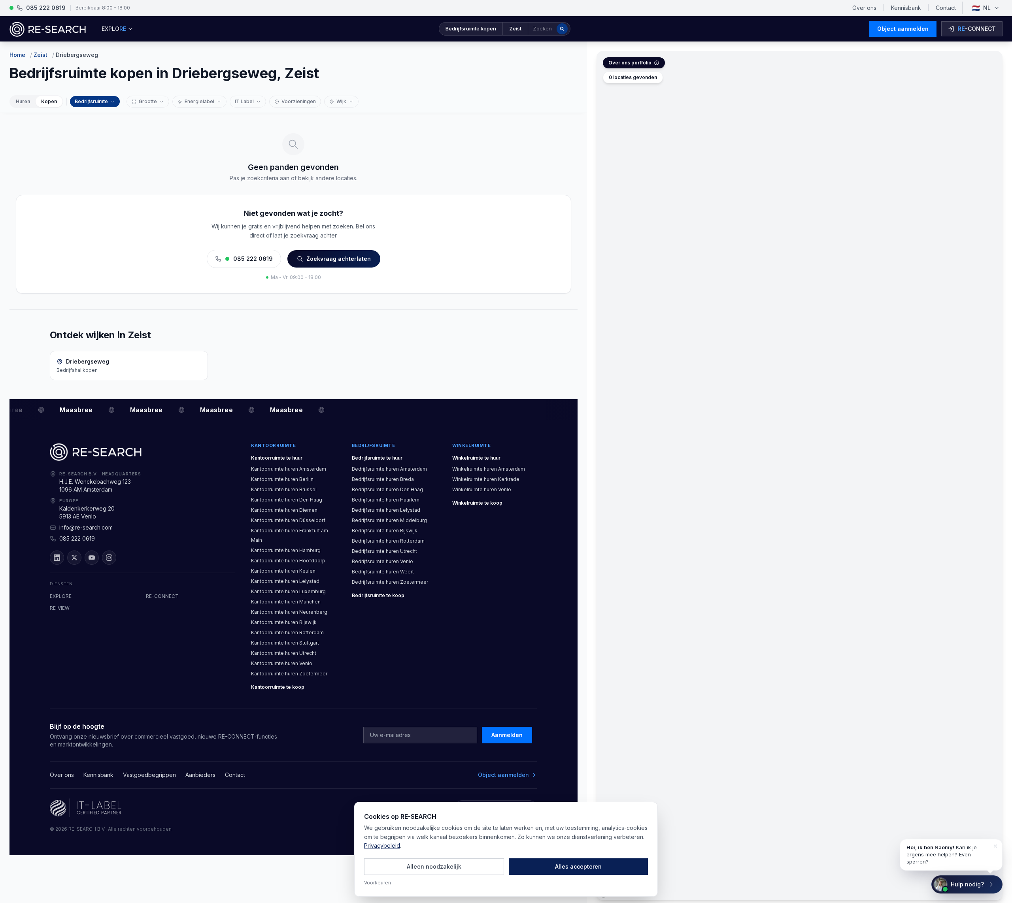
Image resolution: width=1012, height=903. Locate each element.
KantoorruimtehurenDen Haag (286, 500)
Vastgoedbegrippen (149, 774)
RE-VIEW (60, 608)
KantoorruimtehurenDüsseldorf (288, 520)
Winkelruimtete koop (477, 503)
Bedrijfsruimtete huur (377, 458)
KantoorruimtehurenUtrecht (283, 653)
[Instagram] (109, 557)
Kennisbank (906, 7)
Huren (23, 101)
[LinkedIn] (57, 557)
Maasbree (71, 410)
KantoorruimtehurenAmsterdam (288, 469)
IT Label (244, 101)
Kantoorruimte (273, 445)
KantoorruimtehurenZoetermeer (289, 674)
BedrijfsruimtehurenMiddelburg (389, 520)
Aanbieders (200, 774)
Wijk (341, 101)
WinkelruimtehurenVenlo (481, 489)
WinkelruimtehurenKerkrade (485, 479)
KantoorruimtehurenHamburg (286, 550)
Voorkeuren (377, 883)
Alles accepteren (578, 866)
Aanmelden (507, 734)
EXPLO (114, 28)
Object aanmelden (903, 28)
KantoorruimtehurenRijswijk (284, 622)
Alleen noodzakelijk (434, 866)
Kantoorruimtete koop (277, 687)
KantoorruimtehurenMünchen (286, 602)
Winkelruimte (471, 445)
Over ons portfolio (629, 63)
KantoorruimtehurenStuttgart (285, 643)
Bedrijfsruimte (91, 101)
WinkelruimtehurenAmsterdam (488, 469)
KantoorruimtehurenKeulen (283, 571)
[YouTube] (92, 557)
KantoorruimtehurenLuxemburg (288, 591)
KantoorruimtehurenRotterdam (287, 632)
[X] (74, 557)
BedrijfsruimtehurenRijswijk (384, 531)
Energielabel (199, 101)
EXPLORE (61, 596)
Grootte (148, 101)
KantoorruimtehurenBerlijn (282, 479)
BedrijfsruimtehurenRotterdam (388, 541)
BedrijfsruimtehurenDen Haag (387, 489)
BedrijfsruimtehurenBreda (383, 479)
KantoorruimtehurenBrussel (284, 489)
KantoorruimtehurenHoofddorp (288, 561)
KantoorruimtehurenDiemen (284, 510)
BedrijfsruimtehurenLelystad (386, 510)
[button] (504, 29)
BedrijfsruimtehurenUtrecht (384, 551)
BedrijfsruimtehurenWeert (383, 572)
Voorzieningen (298, 101)
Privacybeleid (382, 845)
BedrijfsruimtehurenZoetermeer (390, 582)
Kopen (49, 101)
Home (17, 54)
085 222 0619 (253, 258)
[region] (800, 475)
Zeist (40, 54)
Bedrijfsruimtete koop (378, 595)
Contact (946, 7)
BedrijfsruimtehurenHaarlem (385, 500)
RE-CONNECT (162, 596)
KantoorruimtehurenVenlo (281, 663)
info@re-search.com (86, 527)
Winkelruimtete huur (476, 458)
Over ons (864, 7)
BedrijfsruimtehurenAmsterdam (389, 469)
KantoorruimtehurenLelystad (285, 581)
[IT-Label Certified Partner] (85, 807)
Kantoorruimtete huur (276, 458)
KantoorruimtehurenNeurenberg (289, 612)
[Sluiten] (995, 846)
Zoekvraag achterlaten (338, 258)
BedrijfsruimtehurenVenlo (382, 561)
